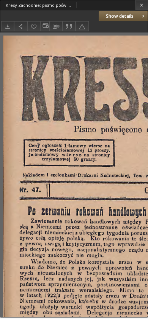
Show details (120, 16)
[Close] (141, 5)
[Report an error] (82, 26)
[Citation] (69, 26)
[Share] (20, 26)
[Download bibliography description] (56, 26)
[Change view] (44, 26)
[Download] (7, 26)
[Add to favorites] (33, 26)
